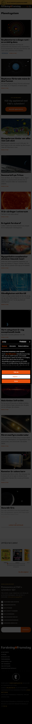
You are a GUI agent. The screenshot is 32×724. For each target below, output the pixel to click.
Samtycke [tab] (4, 346)
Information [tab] (12, 346)
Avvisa (16, 381)
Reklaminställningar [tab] (23, 346)
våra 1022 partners (11, 354)
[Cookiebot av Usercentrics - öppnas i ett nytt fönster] (19, 342)
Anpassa (15, 376)
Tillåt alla (16, 372)
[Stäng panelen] (29, 341)
